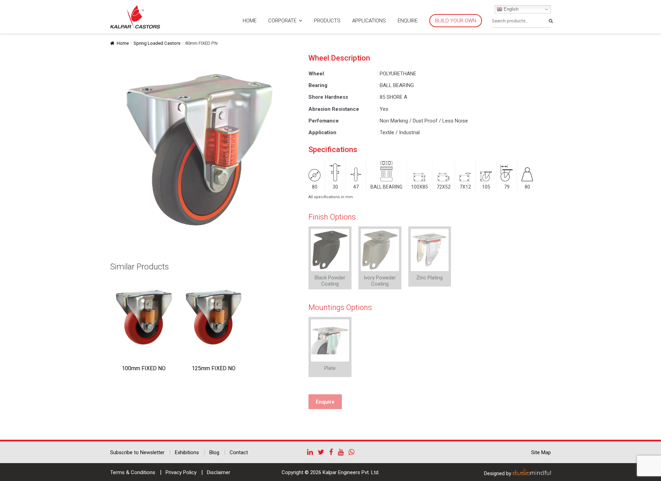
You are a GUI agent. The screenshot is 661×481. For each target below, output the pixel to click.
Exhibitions (187, 452)
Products (327, 21)
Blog (214, 452)
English (510, 9)
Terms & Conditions (132, 472)
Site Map (541, 452)
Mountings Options (340, 307)
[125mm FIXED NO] (213, 317)
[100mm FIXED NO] (143, 317)
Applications (369, 21)
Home (249, 21)
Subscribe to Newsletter (137, 452)
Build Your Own (455, 21)
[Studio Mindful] (532, 473)
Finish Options (332, 217)
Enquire (408, 21)
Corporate (282, 21)
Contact (239, 452)
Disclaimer (218, 472)
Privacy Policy (181, 472)
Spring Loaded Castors (157, 43)
